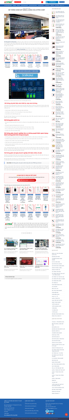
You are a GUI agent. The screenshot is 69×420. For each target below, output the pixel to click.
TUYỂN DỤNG (54, 311)
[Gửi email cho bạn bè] (25, 233)
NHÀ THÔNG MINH (55, 366)
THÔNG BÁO (54, 308)
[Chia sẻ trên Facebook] (22, 233)
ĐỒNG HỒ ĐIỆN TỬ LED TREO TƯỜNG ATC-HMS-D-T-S (45, 198)
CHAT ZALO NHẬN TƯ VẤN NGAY (27, 180)
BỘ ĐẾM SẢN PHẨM (56, 256)
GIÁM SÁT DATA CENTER (57, 342)
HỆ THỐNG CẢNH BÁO (56, 271)
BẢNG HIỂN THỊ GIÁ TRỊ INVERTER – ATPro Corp (26, 267)
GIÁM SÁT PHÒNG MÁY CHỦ (57, 347)
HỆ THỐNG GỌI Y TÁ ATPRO (57, 353)
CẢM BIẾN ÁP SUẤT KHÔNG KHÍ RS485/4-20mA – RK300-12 (30, 198)
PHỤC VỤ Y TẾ (62, 5)
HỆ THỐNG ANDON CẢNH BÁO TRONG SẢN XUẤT (58, 350)
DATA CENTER (57, 5)
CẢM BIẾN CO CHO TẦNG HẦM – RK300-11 (15, 215)
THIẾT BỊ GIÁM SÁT (55, 304)
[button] (62, 2)
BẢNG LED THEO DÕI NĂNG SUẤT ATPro (57, 254)
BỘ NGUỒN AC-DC (55, 327)
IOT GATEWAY (54, 286)
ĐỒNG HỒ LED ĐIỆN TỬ (56, 315)
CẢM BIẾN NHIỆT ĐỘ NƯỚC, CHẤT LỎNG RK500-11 (30, 216)
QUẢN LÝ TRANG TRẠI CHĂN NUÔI (57, 372)
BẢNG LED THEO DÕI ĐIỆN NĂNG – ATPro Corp (11, 267)
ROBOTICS (52, 5)
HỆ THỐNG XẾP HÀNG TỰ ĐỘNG (58, 278)
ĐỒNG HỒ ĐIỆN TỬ (55, 393)
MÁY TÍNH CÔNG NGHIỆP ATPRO (58, 364)
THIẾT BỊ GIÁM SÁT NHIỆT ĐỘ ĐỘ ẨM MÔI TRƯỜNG (57, 385)
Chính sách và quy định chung (30, 403)
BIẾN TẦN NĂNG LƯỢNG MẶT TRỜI (57, 324)
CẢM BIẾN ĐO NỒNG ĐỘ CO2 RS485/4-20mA (38, 215)
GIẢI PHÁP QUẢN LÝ (41, 5)
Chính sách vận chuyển (29, 408)
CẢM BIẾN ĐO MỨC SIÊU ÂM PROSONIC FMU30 (45, 215)
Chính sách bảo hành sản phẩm (31, 413)
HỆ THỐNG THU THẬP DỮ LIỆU (58, 276)
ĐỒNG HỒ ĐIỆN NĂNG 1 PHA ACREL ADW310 (15, 65)
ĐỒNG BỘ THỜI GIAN (56, 391)
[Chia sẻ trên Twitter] (24, 233)
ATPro (15, 223)
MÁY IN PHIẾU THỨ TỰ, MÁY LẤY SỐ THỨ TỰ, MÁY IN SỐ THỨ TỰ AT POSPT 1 (7, 199)
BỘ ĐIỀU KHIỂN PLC (56, 330)
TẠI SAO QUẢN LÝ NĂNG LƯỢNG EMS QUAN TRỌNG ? (26, 249)
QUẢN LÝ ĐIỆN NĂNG (56, 378)
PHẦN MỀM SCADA (55, 294)
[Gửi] (42, 2)
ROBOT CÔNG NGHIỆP (56, 302)
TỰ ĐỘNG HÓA (47, 5)
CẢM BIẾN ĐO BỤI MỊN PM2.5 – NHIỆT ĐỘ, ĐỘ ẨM (22, 215)
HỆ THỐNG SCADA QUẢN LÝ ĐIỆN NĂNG (22, 65)
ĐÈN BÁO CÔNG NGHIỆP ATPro (58, 313)
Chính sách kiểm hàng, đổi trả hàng (31, 410)
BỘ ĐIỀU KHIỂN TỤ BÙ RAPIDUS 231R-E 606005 (45, 65)
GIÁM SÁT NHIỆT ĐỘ (56, 269)
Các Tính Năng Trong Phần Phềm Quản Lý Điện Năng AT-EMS (11, 249)
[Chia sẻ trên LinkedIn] (29, 233)
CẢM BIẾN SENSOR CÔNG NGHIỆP (57, 259)
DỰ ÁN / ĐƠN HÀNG (56, 261)
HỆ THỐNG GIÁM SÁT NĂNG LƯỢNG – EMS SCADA (30, 66)
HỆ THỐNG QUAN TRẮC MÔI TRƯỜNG (57, 356)
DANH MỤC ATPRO (55, 334)
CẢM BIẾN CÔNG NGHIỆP (57, 332)
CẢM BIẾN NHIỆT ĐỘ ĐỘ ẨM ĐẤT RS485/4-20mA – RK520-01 (7, 216)
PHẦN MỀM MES (55, 292)
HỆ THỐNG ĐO (55, 282)
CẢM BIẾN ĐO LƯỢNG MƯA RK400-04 (15, 197)
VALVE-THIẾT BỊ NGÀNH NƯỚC (58, 387)
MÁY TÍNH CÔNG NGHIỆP (8, 5)
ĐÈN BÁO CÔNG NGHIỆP (56, 389)
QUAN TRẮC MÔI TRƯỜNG (33, 5)
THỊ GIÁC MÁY (54, 382)
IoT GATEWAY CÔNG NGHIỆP (57, 358)
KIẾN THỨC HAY (55, 288)
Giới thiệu (6, 411)
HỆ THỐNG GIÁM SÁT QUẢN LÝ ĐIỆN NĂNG (38, 66)
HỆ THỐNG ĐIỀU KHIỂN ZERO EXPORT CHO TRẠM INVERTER (41, 249)
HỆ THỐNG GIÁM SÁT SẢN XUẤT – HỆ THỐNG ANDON (58, 274)
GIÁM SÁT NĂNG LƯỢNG (26, 8)
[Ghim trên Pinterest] (27, 233)
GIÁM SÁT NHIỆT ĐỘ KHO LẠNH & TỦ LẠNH (58, 345)
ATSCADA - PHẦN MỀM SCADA (58, 321)
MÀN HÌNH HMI (55, 360)
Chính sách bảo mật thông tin (30, 406)
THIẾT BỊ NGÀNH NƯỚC (24, 5)
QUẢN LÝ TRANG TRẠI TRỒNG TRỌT (58, 376)
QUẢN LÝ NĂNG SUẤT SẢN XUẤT (58, 370)
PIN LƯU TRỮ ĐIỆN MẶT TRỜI (57, 368)
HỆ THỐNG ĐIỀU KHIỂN (56, 280)
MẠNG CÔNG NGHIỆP (56, 362)
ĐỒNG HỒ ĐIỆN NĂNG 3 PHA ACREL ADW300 (7, 65)
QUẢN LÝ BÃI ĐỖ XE (56, 298)
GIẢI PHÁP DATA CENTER (57, 263)
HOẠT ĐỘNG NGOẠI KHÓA (57, 284)
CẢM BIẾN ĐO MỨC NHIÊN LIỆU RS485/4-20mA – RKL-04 (38, 198)
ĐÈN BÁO (18, 5)
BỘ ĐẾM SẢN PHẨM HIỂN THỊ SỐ (58, 329)
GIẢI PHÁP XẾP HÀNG (56, 340)
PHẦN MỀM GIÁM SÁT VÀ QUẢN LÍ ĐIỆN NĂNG (42, 267)
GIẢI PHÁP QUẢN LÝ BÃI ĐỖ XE (58, 338)
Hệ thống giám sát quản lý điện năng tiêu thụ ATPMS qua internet (26, 162)
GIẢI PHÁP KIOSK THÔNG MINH (58, 265)
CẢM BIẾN (14, 5)
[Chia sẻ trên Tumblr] (31, 233)
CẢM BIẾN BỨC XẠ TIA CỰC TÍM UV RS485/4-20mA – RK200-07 (23, 199)
